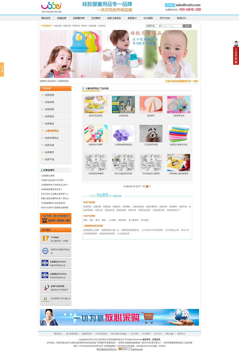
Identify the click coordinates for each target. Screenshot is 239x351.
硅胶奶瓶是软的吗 (108, 233)
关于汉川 (158, 334)
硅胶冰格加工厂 (173, 210)
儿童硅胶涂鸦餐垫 (96, 173)
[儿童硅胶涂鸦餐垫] (95, 170)
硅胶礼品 (99, 210)
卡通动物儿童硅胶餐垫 (178, 173)
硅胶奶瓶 (58, 26)
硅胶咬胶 (49, 109)
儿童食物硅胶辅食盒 (123, 144)
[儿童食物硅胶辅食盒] (123, 141)
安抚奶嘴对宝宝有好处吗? (54, 203)
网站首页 (45, 18)
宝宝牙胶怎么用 (172, 230)
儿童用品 (102, 26)
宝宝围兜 (95, 18)
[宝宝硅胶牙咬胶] (151, 141)
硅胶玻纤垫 (110, 210)
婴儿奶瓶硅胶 (72, 334)
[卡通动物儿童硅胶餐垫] (178, 170)
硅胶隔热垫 (121, 210)
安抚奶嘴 (49, 102)
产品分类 (46, 88)
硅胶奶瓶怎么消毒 (91, 230)
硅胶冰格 (49, 145)
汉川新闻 (148, 18)
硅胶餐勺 (151, 115)
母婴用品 (76, 26)
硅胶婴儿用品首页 (48, 81)
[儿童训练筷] (123, 112)
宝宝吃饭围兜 (101, 334)
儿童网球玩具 (179, 115)
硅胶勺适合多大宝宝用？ (53, 180)
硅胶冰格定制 (144, 210)
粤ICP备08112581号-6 (107, 349)
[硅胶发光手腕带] (95, 141)
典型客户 (132, 18)
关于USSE (165, 18)
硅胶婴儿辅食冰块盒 (178, 144)
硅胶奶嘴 (92, 26)
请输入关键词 (168, 26)
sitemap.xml (137, 349)
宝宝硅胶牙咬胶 (151, 144)
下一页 (142, 186)
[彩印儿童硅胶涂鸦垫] (123, 170)
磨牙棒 (84, 26)
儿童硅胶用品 (63, 81)
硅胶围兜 (49, 116)
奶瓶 (85, 220)
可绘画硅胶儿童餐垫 (151, 173)
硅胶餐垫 (49, 152)
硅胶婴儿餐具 (49, 176)
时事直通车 (49, 170)
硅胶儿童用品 (114, 18)
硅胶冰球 (132, 210)
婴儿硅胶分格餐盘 (119, 334)
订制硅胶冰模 (158, 210)
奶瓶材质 (123, 220)
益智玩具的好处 (96, 115)
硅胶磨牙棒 (79, 18)
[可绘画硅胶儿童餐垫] (151, 170)
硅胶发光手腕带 (96, 144)
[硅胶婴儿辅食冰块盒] (178, 141)
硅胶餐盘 (49, 123)
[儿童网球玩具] (178, 112)
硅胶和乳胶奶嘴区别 (130, 230)
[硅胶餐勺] (151, 112)
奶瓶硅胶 (61, 18)
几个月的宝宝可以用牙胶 (152, 230)
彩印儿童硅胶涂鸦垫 (123, 173)
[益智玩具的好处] (95, 112)
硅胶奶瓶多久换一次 (110, 230)
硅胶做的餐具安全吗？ (52, 189)
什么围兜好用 (123, 233)
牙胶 (91, 220)
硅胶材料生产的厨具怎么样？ (55, 185)
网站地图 (169, 334)
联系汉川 (181, 18)
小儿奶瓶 (112, 220)
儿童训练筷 (123, 115)
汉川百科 (134, 334)
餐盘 (104, 220)
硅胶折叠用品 (52, 138)
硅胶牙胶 (67, 26)
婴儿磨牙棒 (134, 220)
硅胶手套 (49, 159)
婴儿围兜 (145, 220)
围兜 (98, 220)
